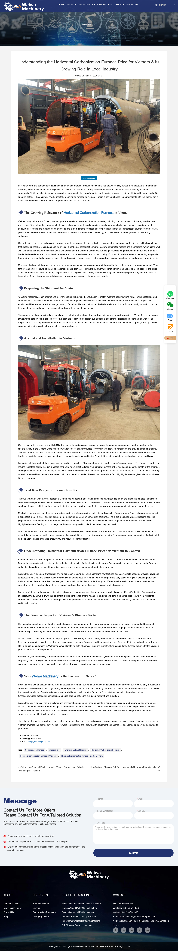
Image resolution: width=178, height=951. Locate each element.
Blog (110, 5)
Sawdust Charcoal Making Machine (78, 912)
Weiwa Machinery (83, 76)
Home (61, 5)
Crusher (36, 908)
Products (71, 5)
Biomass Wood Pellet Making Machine (79, 908)
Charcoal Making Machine (75, 750)
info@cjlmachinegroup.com (39, 742)
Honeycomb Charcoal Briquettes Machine (81, 921)
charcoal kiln (54, 750)
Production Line (86, 5)
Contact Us (9, 912)
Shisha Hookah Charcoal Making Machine (81, 903)
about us (119, 5)
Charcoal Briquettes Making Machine (79, 916)
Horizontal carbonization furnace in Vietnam (38, 756)
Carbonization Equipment (44, 912)
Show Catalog (89, 178)
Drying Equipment (41, 916)
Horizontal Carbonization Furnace (88, 213)
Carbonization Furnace (34, 750)
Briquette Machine (41, 903)
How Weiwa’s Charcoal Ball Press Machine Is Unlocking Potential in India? (125, 767)
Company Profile (11, 903)
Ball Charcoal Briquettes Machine (77, 925)
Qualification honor (12, 908)
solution (101, 5)
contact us (132, 5)
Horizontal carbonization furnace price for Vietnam (82, 756)
